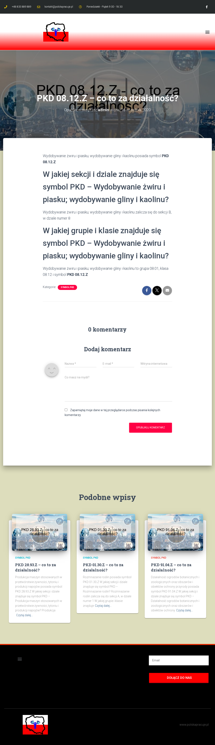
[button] (207, 31)
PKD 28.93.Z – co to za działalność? (35, 567)
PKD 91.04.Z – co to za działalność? (171, 567)
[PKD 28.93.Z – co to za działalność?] (39, 532)
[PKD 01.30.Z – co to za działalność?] (107, 532)
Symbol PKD (67, 287)
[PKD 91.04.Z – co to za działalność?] (175, 532)
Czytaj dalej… (24, 615)
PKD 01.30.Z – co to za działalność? (103, 567)
